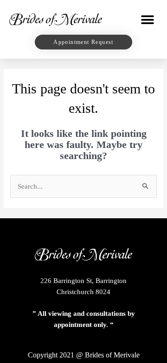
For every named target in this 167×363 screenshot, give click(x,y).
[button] (147, 19)
